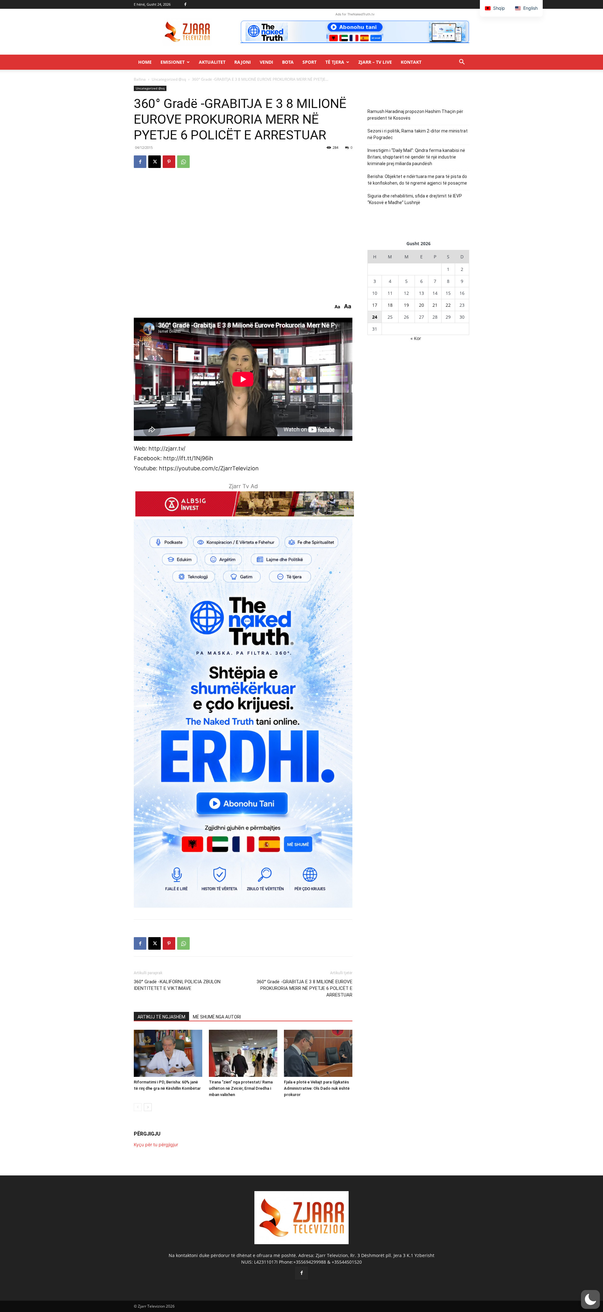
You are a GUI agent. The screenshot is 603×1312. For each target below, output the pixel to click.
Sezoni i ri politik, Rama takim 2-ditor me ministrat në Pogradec (417, 134)
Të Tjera (334, 62)
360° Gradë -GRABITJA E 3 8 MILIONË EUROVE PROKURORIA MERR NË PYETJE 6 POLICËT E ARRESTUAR (304, 988)
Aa (337, 307)
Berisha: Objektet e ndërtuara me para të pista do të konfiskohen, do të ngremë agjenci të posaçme (417, 180)
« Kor (415, 338)
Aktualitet (212, 62)
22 (448, 305)
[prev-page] (138, 1107)
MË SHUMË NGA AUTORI (217, 1016)
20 (421, 305)
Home (145, 62)
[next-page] (148, 1107)
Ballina (140, 79)
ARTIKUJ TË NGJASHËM (161, 1016)
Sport (309, 62)
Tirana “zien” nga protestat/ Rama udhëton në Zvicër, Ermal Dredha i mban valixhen (241, 1088)
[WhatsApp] (183, 161)
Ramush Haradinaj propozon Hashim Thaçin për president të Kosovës (415, 115)
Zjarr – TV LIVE (375, 62)
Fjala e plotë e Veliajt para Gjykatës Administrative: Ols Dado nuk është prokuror (317, 1088)
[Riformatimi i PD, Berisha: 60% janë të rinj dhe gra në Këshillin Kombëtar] (168, 1053)
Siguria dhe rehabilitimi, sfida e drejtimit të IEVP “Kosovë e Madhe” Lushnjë (414, 199)
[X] (154, 161)
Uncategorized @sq (169, 79)
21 (434, 305)
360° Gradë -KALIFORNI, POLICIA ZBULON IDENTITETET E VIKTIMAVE (177, 985)
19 (406, 305)
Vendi (266, 62)
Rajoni (242, 62)
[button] (461, 63)
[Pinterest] (169, 161)
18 (390, 305)
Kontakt (411, 62)
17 (374, 305)
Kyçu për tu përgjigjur (156, 1144)
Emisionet (172, 62)
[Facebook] (185, 4)
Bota (288, 62)
